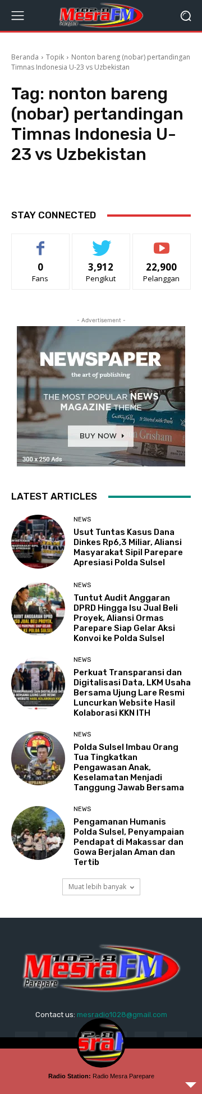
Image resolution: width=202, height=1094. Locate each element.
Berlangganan (162, 242)
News (82, 519)
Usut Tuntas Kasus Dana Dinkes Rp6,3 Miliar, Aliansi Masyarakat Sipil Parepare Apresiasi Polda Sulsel (128, 547)
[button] (185, 15)
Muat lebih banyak (97, 886)
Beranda (25, 57)
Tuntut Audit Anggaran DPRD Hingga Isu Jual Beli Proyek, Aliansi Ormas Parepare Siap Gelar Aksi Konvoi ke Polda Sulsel (126, 618)
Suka (40, 242)
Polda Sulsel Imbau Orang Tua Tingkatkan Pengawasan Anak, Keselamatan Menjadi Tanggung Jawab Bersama (129, 767)
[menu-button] (17, 16)
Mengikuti (101, 242)
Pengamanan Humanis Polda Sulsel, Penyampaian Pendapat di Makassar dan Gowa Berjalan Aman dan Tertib (129, 842)
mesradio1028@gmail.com (122, 1014)
